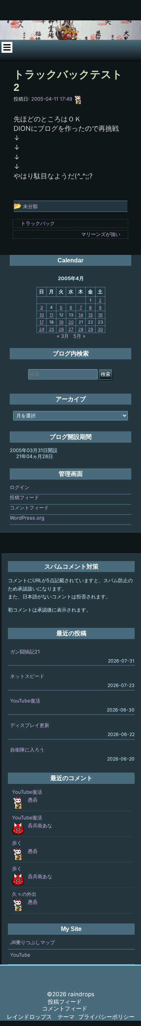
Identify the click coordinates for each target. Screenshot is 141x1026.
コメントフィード (29, 508)
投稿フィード (24, 497)
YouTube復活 (25, 701)
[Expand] (7, 47)
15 (90, 314)
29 (90, 329)
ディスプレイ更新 (29, 725)
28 (80, 329)
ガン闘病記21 (25, 652)
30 (100, 329)
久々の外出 (24, 894)
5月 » (79, 336)
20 (71, 322)
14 (81, 314)
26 (61, 329)
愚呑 (33, 800)
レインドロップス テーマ (40, 1016)
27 (70, 329)
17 (41, 322)
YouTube (20, 955)
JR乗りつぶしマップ (32, 942)
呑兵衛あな (40, 825)
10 (41, 314)
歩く (17, 843)
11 (51, 314)
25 (51, 329)
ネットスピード (27, 676)
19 (61, 322)
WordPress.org (27, 518)
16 (100, 314)
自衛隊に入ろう (27, 750)
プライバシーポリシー (106, 1016)
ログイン (19, 487)
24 (41, 329)
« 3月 (63, 336)
